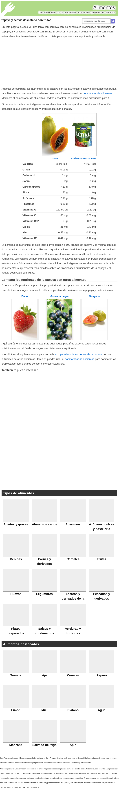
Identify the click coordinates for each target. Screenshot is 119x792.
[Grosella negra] (59, 319)
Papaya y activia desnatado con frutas (26, 20)
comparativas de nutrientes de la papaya (78, 354)
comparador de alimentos (97, 93)
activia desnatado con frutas (83, 158)
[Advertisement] (59, 61)
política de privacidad (21, 787)
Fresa (24, 296)
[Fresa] (25, 319)
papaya (55, 158)
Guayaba (94, 296)
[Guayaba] (94, 319)
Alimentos (104, 7)
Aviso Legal (35, 787)
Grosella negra (59, 296)
